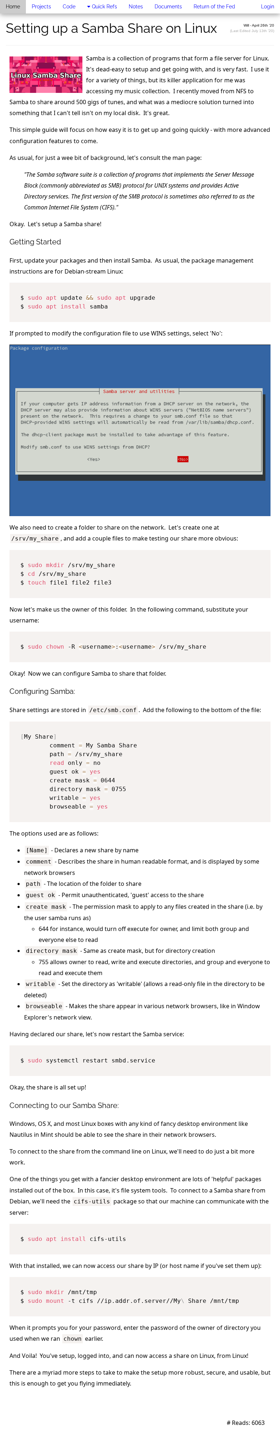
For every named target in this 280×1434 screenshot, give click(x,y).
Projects (41, 6)
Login (267, 6)
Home (13, 6)
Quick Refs (103, 6)
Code (69, 6)
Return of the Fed (214, 6)
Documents (168, 6)
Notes (136, 6)
